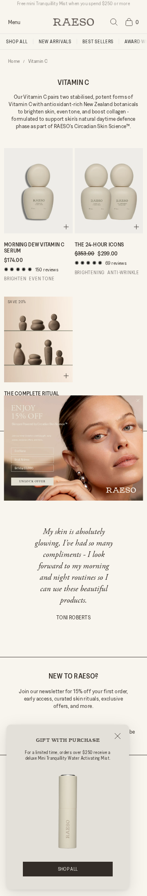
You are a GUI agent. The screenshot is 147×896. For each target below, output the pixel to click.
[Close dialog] (137, 400)
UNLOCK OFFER (32, 481)
